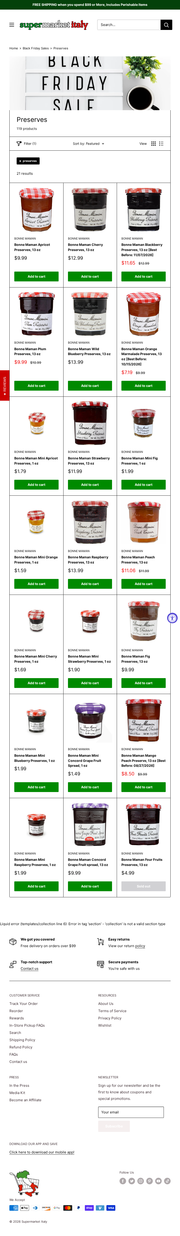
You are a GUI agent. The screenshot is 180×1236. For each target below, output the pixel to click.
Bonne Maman (25, 238)
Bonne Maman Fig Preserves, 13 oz (135, 658)
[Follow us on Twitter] (131, 1181)
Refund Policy (20, 1047)
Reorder (16, 1011)
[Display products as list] (161, 144)
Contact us (29, 968)
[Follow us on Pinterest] (149, 1181)
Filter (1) (30, 143)
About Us (105, 1003)
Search (15, 1032)
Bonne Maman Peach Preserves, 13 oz (138, 559)
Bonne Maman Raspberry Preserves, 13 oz (88, 559)
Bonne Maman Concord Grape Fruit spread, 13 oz (88, 862)
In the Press (19, 1085)
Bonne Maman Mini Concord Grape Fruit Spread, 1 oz (84, 760)
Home (13, 48)
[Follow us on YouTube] (158, 1181)
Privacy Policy (109, 1018)
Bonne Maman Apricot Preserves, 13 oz (32, 247)
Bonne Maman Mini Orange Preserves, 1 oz (36, 559)
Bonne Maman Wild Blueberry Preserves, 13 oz (89, 351)
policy (140, 946)
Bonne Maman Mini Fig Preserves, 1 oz (139, 460)
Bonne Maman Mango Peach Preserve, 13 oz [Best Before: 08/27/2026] (143, 760)
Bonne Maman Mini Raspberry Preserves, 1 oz (35, 862)
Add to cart (36, 276)
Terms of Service (112, 1011)
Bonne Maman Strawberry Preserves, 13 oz (89, 460)
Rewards (16, 1018)
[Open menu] (11, 25)
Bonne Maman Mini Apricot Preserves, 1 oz (36, 460)
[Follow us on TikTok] (167, 1181)
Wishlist (104, 1025)
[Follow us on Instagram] (140, 1181)
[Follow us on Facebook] (123, 1181)
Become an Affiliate (25, 1100)
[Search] (166, 25)
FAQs (13, 1054)
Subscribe (114, 1126)
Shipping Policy (22, 1040)
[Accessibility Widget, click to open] (172, 618)
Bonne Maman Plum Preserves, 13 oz (30, 351)
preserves (30, 161)
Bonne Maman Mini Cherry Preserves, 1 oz (35, 658)
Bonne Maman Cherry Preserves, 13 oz (85, 247)
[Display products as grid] (153, 144)
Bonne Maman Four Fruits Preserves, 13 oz (141, 862)
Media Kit (17, 1093)
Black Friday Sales (36, 48)
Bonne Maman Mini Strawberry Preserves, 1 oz (89, 658)
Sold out (143, 886)
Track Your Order (23, 1003)
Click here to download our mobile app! (41, 1152)
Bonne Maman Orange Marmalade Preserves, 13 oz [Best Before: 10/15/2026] (141, 356)
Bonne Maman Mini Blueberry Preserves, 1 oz (34, 758)
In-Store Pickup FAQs (27, 1025)
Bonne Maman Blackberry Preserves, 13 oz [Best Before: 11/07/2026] (141, 250)
